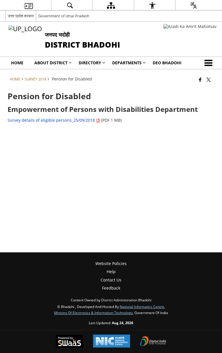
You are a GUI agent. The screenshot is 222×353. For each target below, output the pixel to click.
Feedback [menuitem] (111, 288)
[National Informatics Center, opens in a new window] (111, 341)
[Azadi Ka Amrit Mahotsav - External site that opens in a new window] (190, 26)
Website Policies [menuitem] (111, 263)
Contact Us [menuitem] (111, 280)
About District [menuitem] (51, 62)
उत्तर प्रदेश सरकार (21, 15)
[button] (210, 63)
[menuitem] (28, 5)
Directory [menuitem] (90, 62)
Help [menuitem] (111, 271)
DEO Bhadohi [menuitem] (167, 62)
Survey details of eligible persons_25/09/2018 (52, 120)
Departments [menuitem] (127, 62)
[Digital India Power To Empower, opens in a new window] (153, 342)
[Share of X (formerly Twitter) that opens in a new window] (208, 79)
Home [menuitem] (17, 62)
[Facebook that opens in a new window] (200, 79)
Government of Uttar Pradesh (63, 15)
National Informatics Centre (142, 306)
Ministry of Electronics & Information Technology (93, 312)
